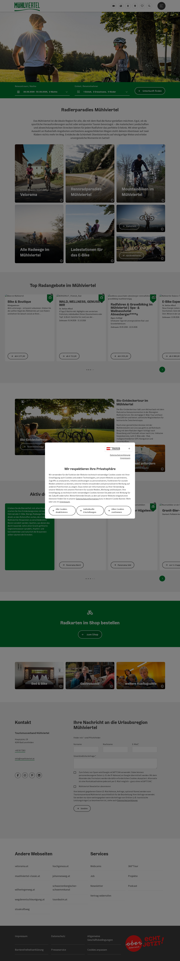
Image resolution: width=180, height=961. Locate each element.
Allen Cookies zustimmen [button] (117, 510)
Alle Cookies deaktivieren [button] (62, 510)
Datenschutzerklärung (120, 455)
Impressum (125, 458)
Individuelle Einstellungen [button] (89, 510)
